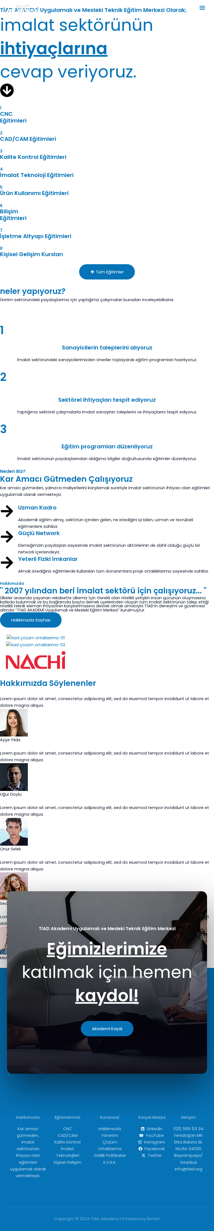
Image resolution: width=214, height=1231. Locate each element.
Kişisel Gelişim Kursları (31, 254)
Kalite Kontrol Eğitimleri (33, 157)
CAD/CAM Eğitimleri (28, 139)
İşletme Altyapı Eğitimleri (35, 236)
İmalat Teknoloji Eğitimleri (37, 175)
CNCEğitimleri (13, 117)
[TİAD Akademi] (22, 8)
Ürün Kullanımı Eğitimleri (34, 193)
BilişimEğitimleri (13, 215)
